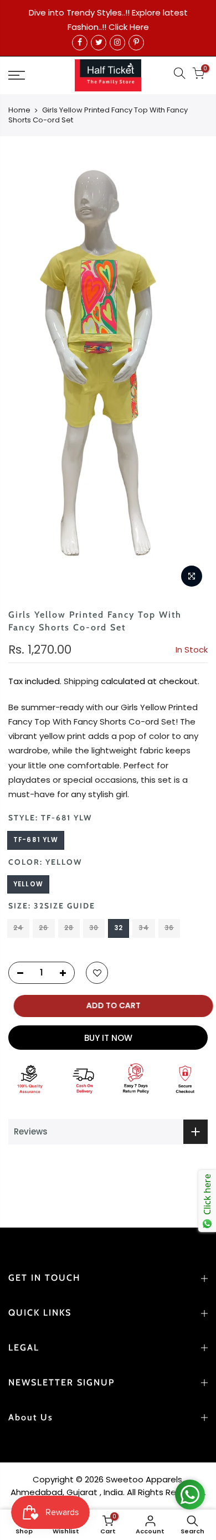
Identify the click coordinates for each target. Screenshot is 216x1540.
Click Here (129, 27)
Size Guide (69, 906)
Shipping (81, 681)
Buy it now (108, 1038)
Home (19, 110)
